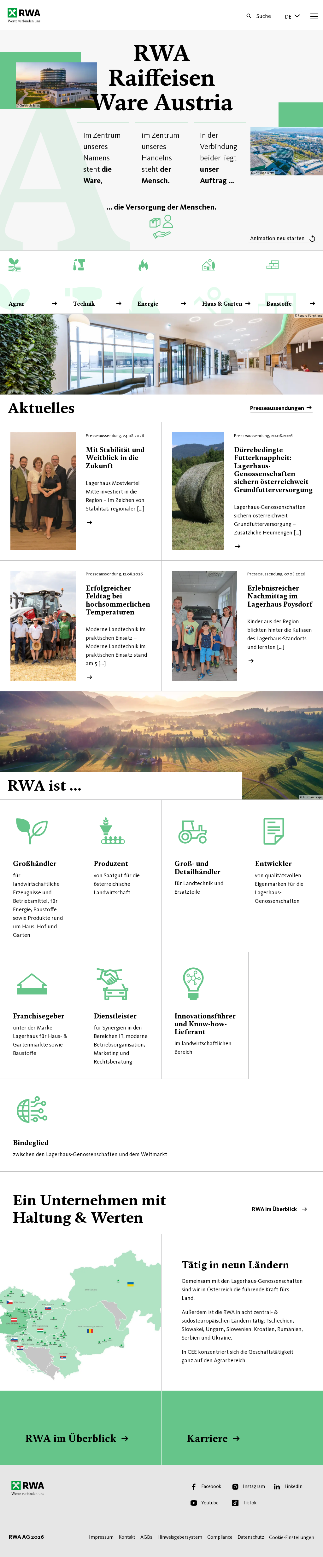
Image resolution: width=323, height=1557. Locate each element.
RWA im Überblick (161, 1203)
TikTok (249, 1503)
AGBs (146, 1537)
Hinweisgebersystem (179, 1537)
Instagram (254, 1486)
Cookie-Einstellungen (291, 1537)
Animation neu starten (277, 238)
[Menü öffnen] (314, 16)
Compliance (219, 1537)
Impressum (101, 1537)
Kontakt (127, 1537)
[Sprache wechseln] (297, 16)
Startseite (26, 15)
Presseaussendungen (277, 408)
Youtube (210, 1503)
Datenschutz (251, 1537)
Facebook (211, 1486)
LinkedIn (293, 1486)
